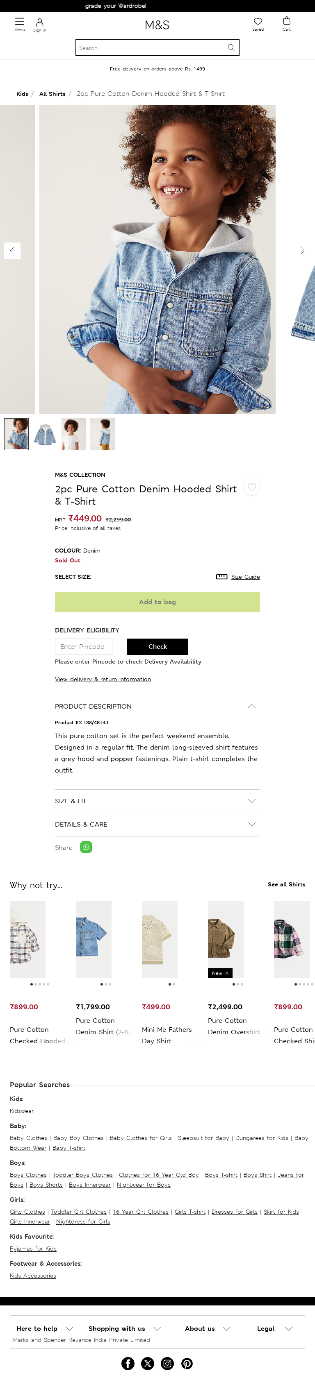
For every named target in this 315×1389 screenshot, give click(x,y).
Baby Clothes (28, 1138)
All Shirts (52, 93)
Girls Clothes (27, 1211)
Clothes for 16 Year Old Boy (159, 1174)
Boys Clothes (28, 1174)
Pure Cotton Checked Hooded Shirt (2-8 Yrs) (37, 1036)
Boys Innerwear (90, 1184)
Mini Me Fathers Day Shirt (167, 1035)
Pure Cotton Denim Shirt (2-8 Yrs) (102, 1027)
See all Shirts (287, 884)
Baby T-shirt (68, 1147)
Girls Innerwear (30, 1221)
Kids (22, 93)
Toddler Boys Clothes (83, 1174)
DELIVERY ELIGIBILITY (87, 630)
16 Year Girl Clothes (141, 1211)
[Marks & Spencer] (157, 30)
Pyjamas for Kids (33, 1248)
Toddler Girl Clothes (79, 1211)
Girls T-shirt (190, 1211)
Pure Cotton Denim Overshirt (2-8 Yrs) (234, 1027)
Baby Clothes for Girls (141, 1138)
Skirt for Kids (281, 1211)
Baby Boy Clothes (78, 1138)
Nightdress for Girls (83, 1221)
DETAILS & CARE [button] (81, 824)
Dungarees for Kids (261, 1138)
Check (157, 646)
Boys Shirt (258, 1174)
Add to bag (157, 602)
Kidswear (22, 1111)
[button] (302, 250)
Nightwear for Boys (144, 1184)
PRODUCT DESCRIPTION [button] (93, 706)
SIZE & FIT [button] (70, 801)
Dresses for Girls (235, 1211)
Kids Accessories (33, 1275)
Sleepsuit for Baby (203, 1138)
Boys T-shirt (221, 1174)
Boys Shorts (46, 1184)
